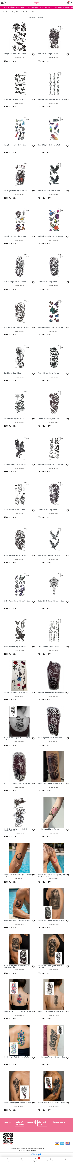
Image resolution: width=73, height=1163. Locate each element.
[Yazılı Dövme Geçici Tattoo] (53, 356)
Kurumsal (8, 1122)
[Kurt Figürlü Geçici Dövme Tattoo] (19, 766)
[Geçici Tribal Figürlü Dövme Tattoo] (19, 1086)
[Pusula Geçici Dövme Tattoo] (19, 265)
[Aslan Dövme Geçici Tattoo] (53, 265)
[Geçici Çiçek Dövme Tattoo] (53, 812)
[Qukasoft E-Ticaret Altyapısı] (36, 1155)
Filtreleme (32, 17)
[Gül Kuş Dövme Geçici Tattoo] (19, 174)
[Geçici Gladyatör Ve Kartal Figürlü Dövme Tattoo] (19, 949)
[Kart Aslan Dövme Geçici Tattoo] (19, 310)
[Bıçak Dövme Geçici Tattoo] (19, 82)
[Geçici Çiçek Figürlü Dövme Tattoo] (19, 994)
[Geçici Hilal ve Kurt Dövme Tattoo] (19, 903)
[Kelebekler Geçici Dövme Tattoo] (53, 219)
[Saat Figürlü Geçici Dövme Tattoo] (53, 721)
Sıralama (41, 17)
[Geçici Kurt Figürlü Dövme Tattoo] (53, 766)
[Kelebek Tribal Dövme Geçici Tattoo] (53, 82)
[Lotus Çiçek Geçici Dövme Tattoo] (53, 584)
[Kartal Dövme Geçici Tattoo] (53, 174)
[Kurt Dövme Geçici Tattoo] (53, 37)
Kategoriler (31, 1122)
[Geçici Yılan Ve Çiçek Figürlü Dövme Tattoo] (19, 721)
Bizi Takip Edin (42, 1123)
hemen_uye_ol (59, 1122)
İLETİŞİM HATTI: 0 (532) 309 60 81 (34, 7)
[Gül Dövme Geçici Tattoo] (19, 402)
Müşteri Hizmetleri (19, 1123)
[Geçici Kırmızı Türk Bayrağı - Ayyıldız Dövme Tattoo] (53, 858)
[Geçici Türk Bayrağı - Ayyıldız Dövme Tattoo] (19, 858)
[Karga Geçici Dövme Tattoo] (19, 447)
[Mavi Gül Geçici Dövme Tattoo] (19, 675)
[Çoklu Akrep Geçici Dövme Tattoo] (19, 584)
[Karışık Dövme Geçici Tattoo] (19, 37)
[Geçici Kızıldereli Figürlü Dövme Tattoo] (53, 949)
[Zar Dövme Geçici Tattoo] (19, 356)
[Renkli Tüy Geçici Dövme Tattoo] (53, 128)
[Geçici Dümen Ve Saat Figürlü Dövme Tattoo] (19, 812)
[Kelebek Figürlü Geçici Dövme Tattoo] (53, 675)
